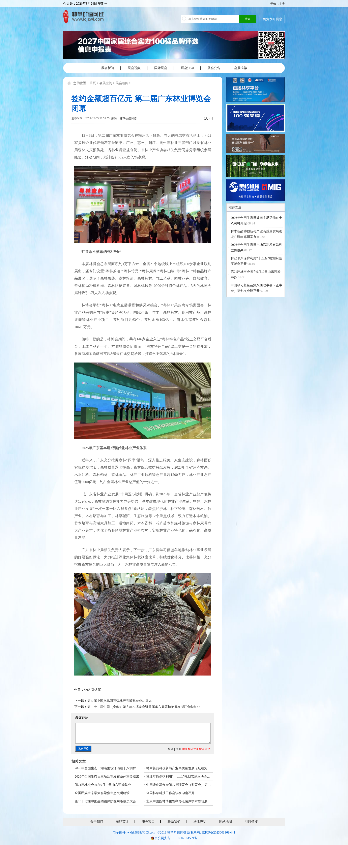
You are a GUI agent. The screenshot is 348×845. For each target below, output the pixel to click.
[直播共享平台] (255, 90)
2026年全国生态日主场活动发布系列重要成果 (107, 776)
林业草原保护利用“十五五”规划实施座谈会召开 (179, 776)
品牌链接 (251, 821)
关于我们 (96, 821)
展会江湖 (187, 68)
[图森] (255, 166)
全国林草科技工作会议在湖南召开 (170, 793)
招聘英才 (122, 821)
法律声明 (199, 821)
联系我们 (174, 821)
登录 (273, 3)
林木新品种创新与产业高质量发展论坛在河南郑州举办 (179, 768)
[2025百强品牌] (174, 45)
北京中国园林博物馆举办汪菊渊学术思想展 (176, 801)
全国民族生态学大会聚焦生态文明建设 (102, 793)
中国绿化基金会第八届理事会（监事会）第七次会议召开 (179, 784)
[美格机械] (255, 191)
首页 (92, 83)
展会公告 (213, 68)
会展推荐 (240, 68)
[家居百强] (255, 118)
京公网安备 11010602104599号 (175, 838)
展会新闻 (107, 68)
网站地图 (225, 821)
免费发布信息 (272, 19)
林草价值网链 (128, 118)
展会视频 (134, 68)
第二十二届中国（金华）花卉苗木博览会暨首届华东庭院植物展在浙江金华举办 (143, 707)
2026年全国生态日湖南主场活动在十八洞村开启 (108, 768)
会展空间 (105, 83)
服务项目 (148, 821)
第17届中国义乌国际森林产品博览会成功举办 (119, 700)
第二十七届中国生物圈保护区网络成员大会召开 (108, 801)
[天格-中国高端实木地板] (255, 144)
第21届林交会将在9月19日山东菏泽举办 (103, 784)
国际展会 (160, 68)
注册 (281, 3)
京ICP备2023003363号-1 (218, 832)
